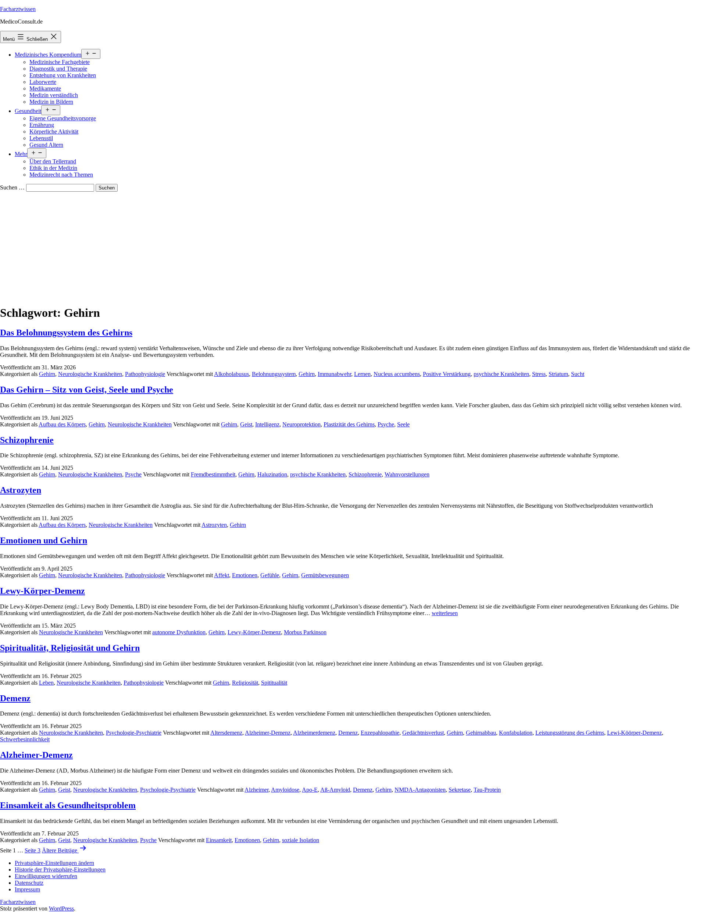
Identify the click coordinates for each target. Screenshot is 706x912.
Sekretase (460, 790)
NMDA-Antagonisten (420, 790)
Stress (539, 374)
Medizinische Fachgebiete (59, 62)
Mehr (21, 154)
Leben (46, 682)
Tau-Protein (487, 790)
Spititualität (274, 682)
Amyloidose (285, 790)
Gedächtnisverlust (423, 733)
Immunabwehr (334, 374)
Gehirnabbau (481, 733)
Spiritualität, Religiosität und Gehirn (70, 648)
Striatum (558, 374)
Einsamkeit (219, 840)
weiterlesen (445, 613)
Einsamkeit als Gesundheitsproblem (68, 805)
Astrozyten (20, 490)
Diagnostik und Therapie (58, 68)
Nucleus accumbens (397, 374)
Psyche (386, 424)
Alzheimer (256, 790)
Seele (403, 424)
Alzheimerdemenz (314, 733)
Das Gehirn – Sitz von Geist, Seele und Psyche (86, 389)
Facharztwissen (18, 9)
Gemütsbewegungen (325, 575)
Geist (246, 424)
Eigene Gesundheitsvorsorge (62, 118)
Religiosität (245, 682)
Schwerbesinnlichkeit (25, 739)
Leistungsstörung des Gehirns (569, 733)
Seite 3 (32, 850)
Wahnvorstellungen (407, 474)
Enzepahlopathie (380, 733)
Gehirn (47, 374)
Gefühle (269, 575)
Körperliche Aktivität (53, 131)
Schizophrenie (27, 440)
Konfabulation (515, 733)
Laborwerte (42, 82)
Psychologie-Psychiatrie (133, 733)
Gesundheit (28, 111)
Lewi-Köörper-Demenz (634, 733)
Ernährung (41, 125)
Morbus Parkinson (305, 632)
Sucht (577, 374)
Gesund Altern (46, 145)
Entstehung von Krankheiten (62, 75)
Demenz (15, 698)
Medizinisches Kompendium (48, 55)
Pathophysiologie (145, 374)
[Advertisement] (353, 246)
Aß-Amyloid (335, 790)
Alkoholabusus (231, 374)
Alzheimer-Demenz (267, 733)
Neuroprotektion (301, 424)
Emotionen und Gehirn (43, 540)
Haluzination (272, 474)
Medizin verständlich (53, 95)
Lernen (362, 374)
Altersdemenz (226, 733)
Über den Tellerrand (52, 161)
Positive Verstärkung (447, 374)
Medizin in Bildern (51, 102)
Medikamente (45, 88)
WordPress (61, 908)
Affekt (221, 575)
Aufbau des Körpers (62, 424)
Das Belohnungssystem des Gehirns (66, 332)
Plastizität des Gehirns (349, 424)
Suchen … (12, 187)
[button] (54, 863)
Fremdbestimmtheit (213, 474)
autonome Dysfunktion (179, 632)
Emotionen (244, 575)
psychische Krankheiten (501, 374)
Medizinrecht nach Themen (61, 174)
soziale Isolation (300, 840)
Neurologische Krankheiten (90, 374)
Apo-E (310, 790)
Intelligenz (267, 424)
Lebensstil (41, 138)
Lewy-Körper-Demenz (42, 591)
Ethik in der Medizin (53, 168)
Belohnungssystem (274, 374)
